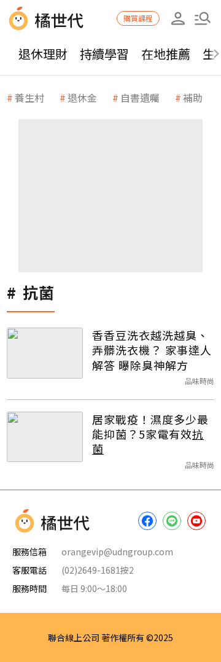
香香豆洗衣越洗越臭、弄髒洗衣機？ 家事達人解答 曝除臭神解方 (152, 350)
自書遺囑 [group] (140, 97)
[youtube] (196, 521)
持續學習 (104, 54)
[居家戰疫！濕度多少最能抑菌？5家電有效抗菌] (45, 437)
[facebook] (147, 521)
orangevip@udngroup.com (117, 551)
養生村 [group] (29, 97)
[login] (178, 18)
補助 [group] (193, 97)
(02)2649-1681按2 (97, 570)
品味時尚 (199, 380)
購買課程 (138, 18)
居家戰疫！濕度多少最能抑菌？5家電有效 (150, 434)
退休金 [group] (82, 97)
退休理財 (43, 54)
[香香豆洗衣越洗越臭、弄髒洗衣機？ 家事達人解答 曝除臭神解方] (45, 353)
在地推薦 (165, 54)
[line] (172, 521)
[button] (202, 18)
